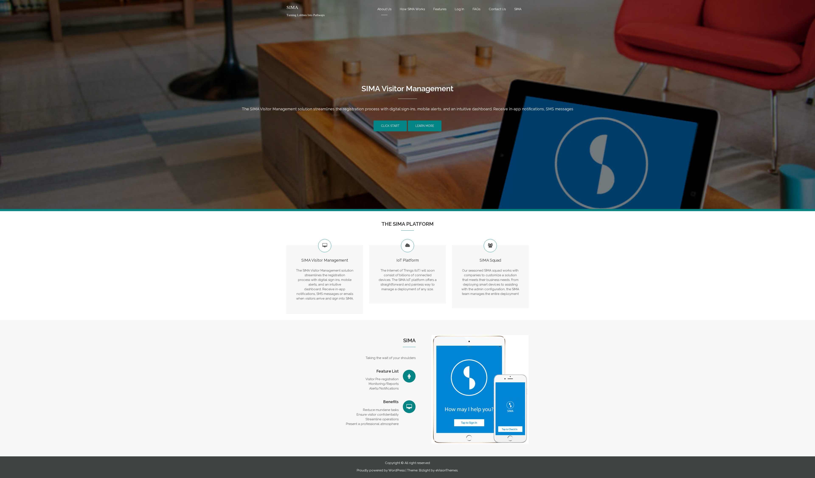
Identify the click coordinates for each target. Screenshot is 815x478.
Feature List (388, 371)
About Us (384, 9)
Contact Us (497, 9)
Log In (459, 9)
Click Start (390, 126)
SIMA (292, 7)
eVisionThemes (447, 470)
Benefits (391, 402)
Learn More (424, 126)
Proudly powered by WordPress (381, 470)
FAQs (476, 9)
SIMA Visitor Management (407, 88)
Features (439, 9)
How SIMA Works (412, 9)
